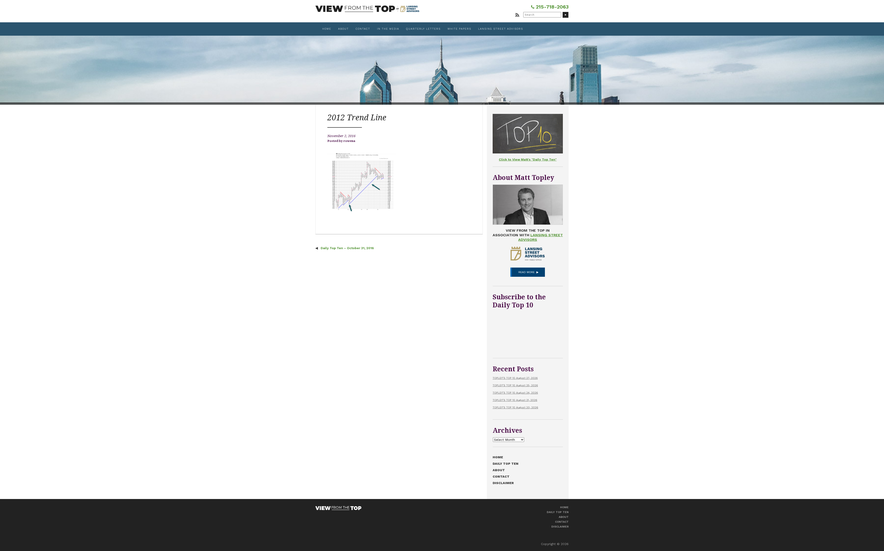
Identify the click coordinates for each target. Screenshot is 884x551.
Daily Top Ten (505, 463)
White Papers (459, 28)
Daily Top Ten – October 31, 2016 (347, 248)
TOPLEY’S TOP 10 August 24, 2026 (515, 392)
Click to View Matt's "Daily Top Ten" (528, 159)
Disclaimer (503, 483)
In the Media (388, 28)
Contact (363, 28)
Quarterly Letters (423, 28)
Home (326, 28)
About (343, 28)
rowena (349, 141)
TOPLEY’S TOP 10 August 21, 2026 (515, 400)
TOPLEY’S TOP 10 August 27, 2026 (515, 378)
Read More (526, 272)
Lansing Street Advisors (500, 28)
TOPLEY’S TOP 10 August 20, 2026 (515, 407)
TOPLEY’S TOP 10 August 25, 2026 (515, 385)
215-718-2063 (551, 7)
